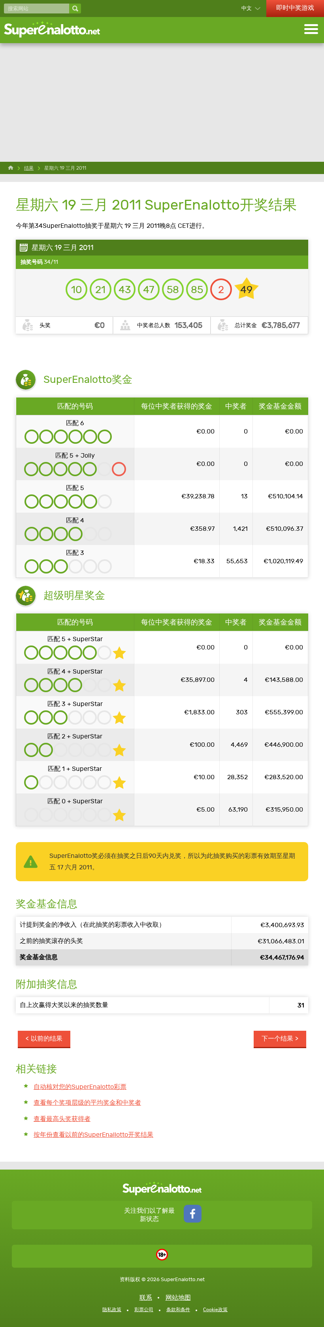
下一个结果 (277, 1038)
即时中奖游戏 (295, 7)
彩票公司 (143, 1309)
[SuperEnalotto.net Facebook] (193, 1220)
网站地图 (178, 1297)
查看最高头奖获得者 (62, 1119)
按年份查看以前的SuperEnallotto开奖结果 (93, 1134)
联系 (145, 1297)
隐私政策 (111, 1309)
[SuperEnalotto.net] (57, 30)
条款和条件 (178, 1309)
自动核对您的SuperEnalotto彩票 (80, 1086)
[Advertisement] (162, 102)
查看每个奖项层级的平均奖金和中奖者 (87, 1102)
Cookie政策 (215, 1309)
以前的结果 (46, 1038)
